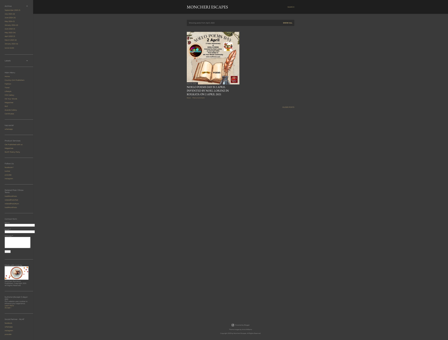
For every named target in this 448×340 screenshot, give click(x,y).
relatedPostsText (11, 200)
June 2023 (9, 29)
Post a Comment (198, 98)
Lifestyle (8, 91)
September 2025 (12, 10)
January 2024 (11, 25)
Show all (287, 23)
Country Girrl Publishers (14, 80)
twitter (7, 171)
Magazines (9, 102)
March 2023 (10, 40)
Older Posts (288, 107)
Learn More (9, 306)
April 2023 (9, 36)
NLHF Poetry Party (12, 152)
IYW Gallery (9, 95)
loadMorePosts (11, 196)
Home (7, 76)
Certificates (9, 114)
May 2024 (9, 21)
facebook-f (9, 167)
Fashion (8, 84)
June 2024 (10, 18)
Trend (7, 88)
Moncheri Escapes (207, 7)
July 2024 (9, 14)
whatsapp (9, 129)
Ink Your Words (11, 99)
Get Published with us (14, 144)
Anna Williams (247, 329)
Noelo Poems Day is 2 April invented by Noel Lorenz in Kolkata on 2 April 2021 (208, 90)
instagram (9, 179)
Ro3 (6, 106)
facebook (8, 323)
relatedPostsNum (12, 204)
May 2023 (10, 32)
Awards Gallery (11, 110)
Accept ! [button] (8, 308)
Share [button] (189, 98)
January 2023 (11, 44)
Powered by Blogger (242, 325)
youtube (8, 175)
